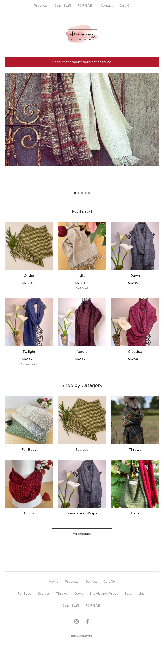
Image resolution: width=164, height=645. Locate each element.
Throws (62, 594)
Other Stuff (62, 6)
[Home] (82, 34)
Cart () (124, 6)
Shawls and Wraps (104, 594)
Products (41, 6)
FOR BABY (86, 6)
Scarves (44, 594)
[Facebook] (87, 621)
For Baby (25, 594)
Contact (107, 6)
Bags (128, 594)
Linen (142, 594)
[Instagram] (76, 621)
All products (82, 534)
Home (53, 582)
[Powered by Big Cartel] (82, 636)
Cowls (78, 594)
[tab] (75, 193)
